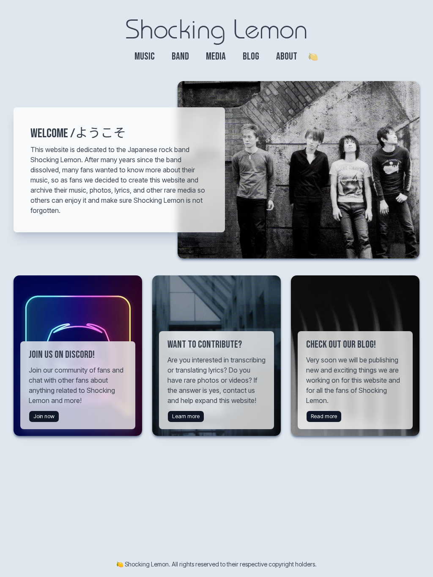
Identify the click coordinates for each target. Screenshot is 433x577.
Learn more (186, 416)
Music (144, 56)
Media (216, 56)
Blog (251, 56)
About (286, 56)
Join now (44, 416)
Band (180, 56)
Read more (324, 416)
